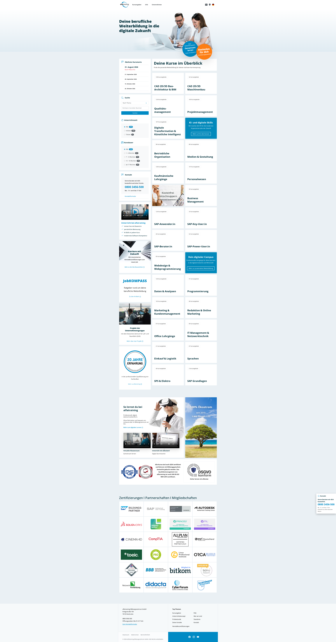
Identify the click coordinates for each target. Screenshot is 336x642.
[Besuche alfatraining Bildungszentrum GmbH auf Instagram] (194, 637)
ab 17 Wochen (130, 165)
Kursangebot (176, 613)
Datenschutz (135, 635)
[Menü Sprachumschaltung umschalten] (213, 5)
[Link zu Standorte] (210, 5)
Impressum (125, 635)
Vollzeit (128, 131)
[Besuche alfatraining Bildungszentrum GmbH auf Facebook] (189, 637)
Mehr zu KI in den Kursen (201, 134)
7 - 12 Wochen (130, 157)
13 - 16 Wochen (131, 161)
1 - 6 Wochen (130, 153)
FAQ (195, 613)
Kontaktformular (130, 196)
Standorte (197, 619)
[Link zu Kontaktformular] (206, 5)
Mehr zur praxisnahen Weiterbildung (201, 268)
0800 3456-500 (326, 504)
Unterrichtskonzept (178, 616)
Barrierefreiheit (145, 635)
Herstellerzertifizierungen (180, 626)
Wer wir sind (198, 616)
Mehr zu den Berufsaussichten (134, 267)
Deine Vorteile (177, 622)
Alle (127, 127)
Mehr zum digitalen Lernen (132, 427)
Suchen (135, 113)
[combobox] (135, 108)
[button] (137, 4)
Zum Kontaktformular (129, 624)
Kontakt (196, 622)
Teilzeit (128, 134)
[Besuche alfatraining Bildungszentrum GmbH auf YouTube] (198, 637)
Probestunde (176, 619)
